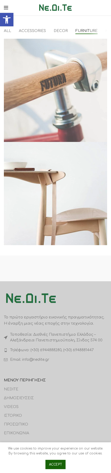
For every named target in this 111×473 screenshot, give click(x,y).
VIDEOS (11, 407)
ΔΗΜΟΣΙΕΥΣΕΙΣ (19, 398)
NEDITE (11, 389)
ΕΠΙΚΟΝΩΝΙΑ (16, 433)
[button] (6, 19)
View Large (103, 42)
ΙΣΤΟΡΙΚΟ (13, 416)
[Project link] (55, 90)
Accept (55, 464)
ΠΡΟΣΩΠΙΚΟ (16, 424)
